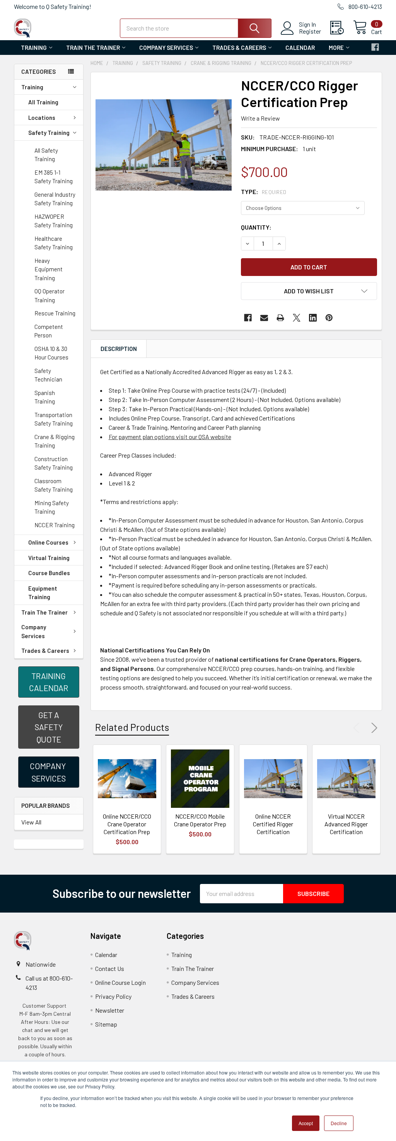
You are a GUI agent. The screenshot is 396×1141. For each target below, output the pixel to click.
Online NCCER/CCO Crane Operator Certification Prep (127, 823)
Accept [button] (306, 1123)
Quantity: (256, 227)
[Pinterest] (329, 318)
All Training (43, 102)
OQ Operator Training (49, 295)
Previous (358, 727)
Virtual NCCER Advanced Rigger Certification (346, 823)
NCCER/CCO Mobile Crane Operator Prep (200, 820)
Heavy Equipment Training (48, 269)
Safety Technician (48, 375)
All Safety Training (46, 155)
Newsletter (109, 1010)
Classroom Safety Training (53, 485)
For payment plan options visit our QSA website (170, 436)
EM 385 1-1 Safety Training (53, 177)
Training (34, 47)
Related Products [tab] (132, 727)
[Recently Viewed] (341, 27)
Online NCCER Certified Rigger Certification (273, 823)
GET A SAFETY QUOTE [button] (49, 727)
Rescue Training (54, 313)
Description (119, 348)
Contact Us (109, 968)
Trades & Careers (239, 47)
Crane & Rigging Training (54, 441)
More (336, 47)
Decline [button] (339, 1123)
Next (372, 727)
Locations (41, 117)
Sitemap (106, 1024)
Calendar (300, 47)
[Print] (280, 318)
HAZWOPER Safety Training (53, 221)
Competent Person (48, 331)
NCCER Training (54, 524)
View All (31, 822)
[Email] (264, 318)
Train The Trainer (93, 47)
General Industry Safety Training (54, 199)
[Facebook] (375, 47)
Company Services (166, 47)
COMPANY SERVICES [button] (48, 772)
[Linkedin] (313, 318)
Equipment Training (42, 593)
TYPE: (264, 191)
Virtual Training (49, 557)
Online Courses (48, 542)
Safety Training (49, 132)
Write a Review (260, 118)
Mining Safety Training (51, 507)
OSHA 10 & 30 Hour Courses (51, 353)
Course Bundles (49, 572)
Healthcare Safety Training (53, 243)
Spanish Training (44, 397)
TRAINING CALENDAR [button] (48, 682)
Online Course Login (120, 982)
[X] (297, 318)
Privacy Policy (113, 996)
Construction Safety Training (53, 463)
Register (310, 31)
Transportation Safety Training (53, 419)
